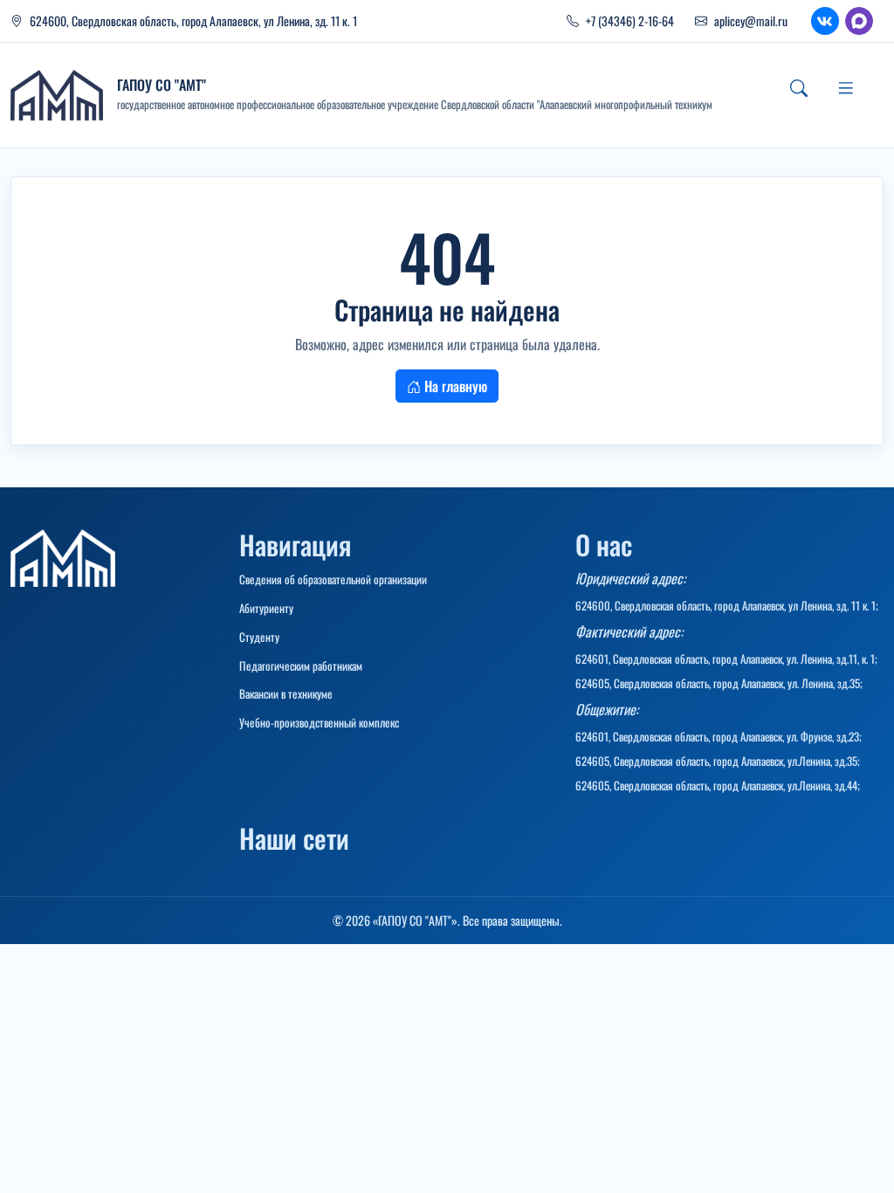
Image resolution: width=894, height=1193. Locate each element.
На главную (454, 386)
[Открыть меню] (846, 88)
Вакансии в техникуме (286, 693)
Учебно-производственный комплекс (319, 722)
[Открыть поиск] (799, 88)
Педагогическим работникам (300, 665)
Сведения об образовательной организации (333, 579)
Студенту (259, 636)
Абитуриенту (266, 608)
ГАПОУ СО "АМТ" (161, 85)
